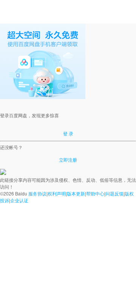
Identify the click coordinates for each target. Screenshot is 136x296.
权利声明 (57, 193)
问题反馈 (114, 193)
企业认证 (19, 200)
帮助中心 (95, 193)
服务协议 (37, 193)
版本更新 (76, 193)
